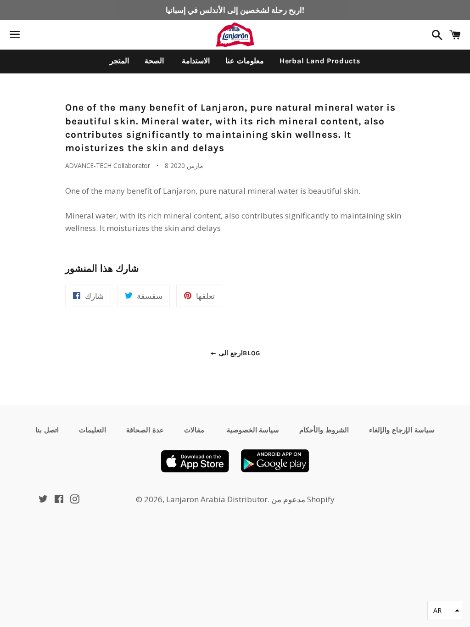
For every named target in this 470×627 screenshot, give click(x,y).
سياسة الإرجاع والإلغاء (402, 430)
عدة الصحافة (145, 430)
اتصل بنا (47, 430)
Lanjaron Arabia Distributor (217, 499)
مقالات (194, 430)
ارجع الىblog (238, 353)
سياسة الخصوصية (252, 430)
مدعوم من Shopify (303, 499)
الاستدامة (194, 60)
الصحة (154, 60)
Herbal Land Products (320, 60)
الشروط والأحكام (324, 430)
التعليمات (92, 430)
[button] (445, 610)
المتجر (119, 60)
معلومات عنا (244, 60)
